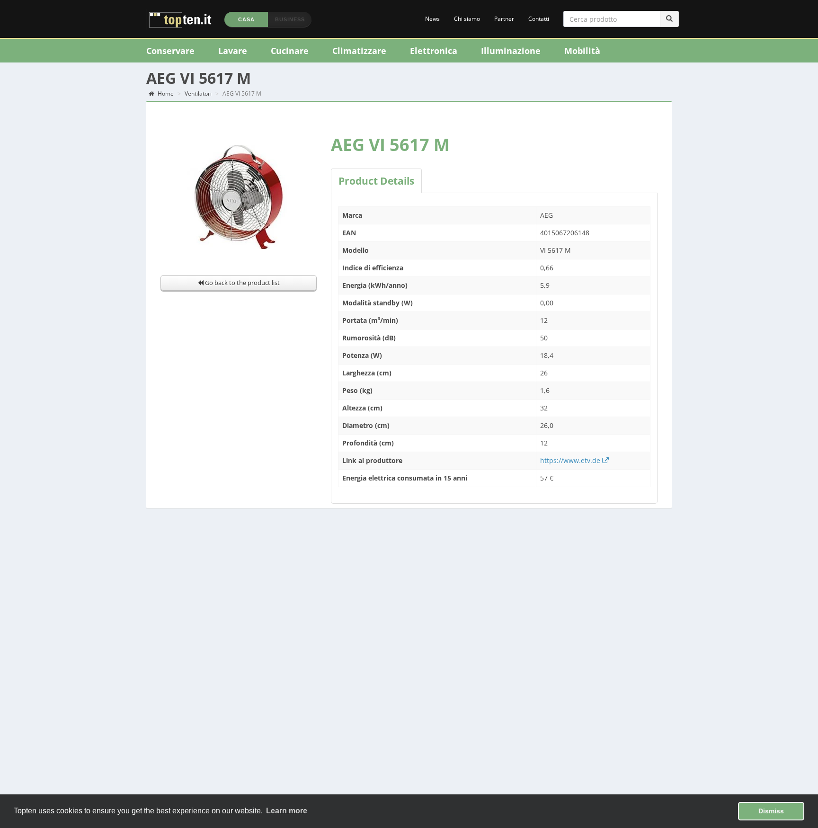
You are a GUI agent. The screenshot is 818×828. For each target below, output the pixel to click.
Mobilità (582, 50)
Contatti (538, 19)
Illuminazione (511, 50)
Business (290, 19)
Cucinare (290, 50)
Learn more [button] (286, 811)
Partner (504, 19)
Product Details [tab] (376, 180)
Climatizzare (359, 50)
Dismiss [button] (771, 811)
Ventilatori (198, 93)
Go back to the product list (242, 282)
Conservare (170, 50)
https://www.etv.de (571, 460)
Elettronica (433, 50)
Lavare (232, 50)
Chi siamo (467, 19)
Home (165, 93)
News (432, 19)
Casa (246, 19)
